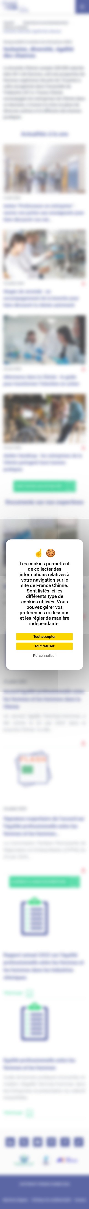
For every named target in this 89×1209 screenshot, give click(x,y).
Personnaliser (44, 655)
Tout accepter (44, 636)
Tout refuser (44, 646)
